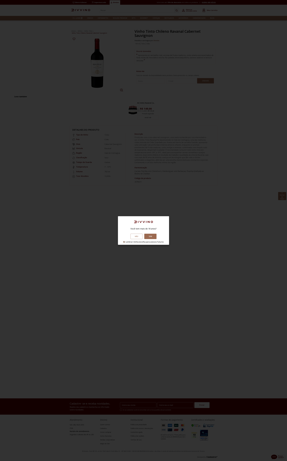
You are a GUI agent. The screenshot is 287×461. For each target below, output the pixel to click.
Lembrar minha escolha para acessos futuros (145, 242)
